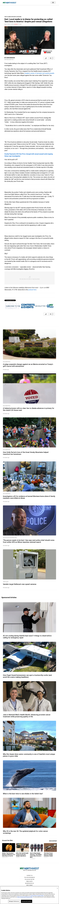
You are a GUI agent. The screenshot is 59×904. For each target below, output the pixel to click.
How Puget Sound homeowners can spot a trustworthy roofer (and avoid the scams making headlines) (27, 676)
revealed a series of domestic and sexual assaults (39, 73)
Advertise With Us (29, 883)
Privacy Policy (40, 895)
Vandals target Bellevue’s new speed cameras (19, 584)
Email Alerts (29, 881)
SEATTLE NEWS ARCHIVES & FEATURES (12, 16)
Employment (29, 885)
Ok (57, 888)
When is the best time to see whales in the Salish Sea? (23, 794)
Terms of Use (34, 895)
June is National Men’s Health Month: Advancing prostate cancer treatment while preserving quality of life (26, 716)
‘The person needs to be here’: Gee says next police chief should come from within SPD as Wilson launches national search (28, 541)
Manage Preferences (14, 901)
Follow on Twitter (29, 879)
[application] (29, 40)
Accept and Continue (26, 901)
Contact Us (29, 875)
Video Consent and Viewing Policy (25, 896)
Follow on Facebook (29, 877)
